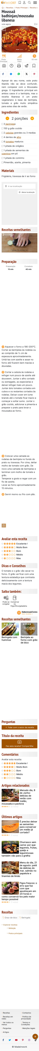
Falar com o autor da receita (20, 727)
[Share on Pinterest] (34, 74)
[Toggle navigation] (35, 2)
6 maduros (13, 141)
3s (10, 124)
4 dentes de (12, 137)
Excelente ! (22, 543)
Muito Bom (21, 547)
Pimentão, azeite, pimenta (17, 162)
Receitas (6, 1013)
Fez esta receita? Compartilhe (19, 746)
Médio (19, 554)
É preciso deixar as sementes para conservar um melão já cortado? (28, 827)
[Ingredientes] (4, 525)
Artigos (6, 1032)
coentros (6, 153)
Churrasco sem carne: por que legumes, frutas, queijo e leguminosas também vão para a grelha (19, 849)
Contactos (26, 1013)
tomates (10, 141)
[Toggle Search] (29, 2)
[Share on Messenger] (11, 74)
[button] (4, 39)
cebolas (10, 132)
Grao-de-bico (11, 917)
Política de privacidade (26, 1018)
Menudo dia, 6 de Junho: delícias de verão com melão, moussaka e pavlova (18, 797)
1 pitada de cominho (14, 158)
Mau (18, 558)
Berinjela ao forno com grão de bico (29, 640)
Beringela (26, 917)
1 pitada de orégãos (14, 146)
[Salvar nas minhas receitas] (33, 65)
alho (19, 137)
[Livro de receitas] (20, 2)
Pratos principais (15, 933)
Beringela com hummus (9, 638)
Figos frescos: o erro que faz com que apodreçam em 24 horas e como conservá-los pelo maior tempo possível (19, 891)
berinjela (10, 124)
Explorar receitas (10, 925)
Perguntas (7, 1028)
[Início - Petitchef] (3, 8)
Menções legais (28, 1028)
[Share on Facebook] (3, 74)
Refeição (12, 928)
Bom (18, 551)
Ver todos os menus (7, 1023)
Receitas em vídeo (7, 1018)
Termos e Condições (25, 1023)
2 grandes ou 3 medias (20, 132)
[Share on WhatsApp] (19, 74)
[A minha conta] (24, 2)
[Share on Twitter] (26, 74)
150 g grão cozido (13, 128)
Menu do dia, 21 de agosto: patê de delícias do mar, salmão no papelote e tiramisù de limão (19, 869)
